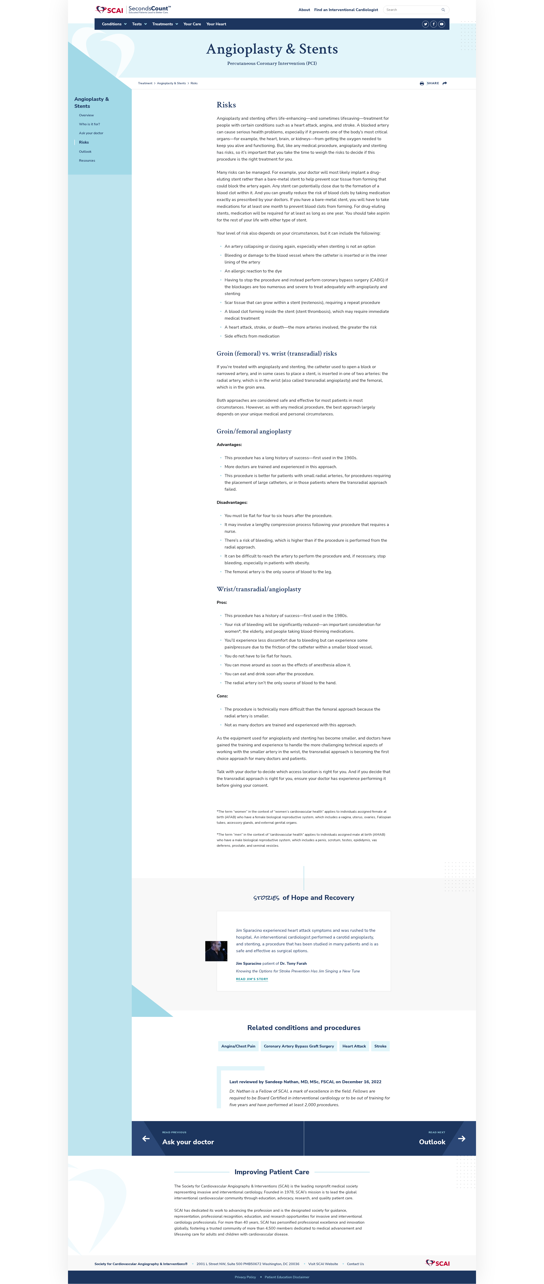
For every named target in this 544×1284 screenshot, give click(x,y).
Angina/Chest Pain (238, 1046)
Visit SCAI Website (323, 1264)
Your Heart (216, 24)
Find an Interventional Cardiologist (346, 10)
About (304, 10)
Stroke (380, 1046)
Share (433, 83)
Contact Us (355, 1264)
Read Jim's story (252, 979)
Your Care (192, 24)
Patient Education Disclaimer (287, 1277)
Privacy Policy (245, 1277)
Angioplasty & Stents (171, 83)
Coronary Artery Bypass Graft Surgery (299, 1046)
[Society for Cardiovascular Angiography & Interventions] (133, 10)
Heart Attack (354, 1046)
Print (422, 83)
